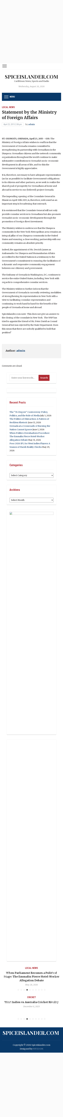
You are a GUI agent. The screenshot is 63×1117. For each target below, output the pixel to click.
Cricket (45, 997)
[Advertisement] (31, 31)
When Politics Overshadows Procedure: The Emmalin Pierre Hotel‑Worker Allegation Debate (30, 436)
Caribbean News (35, 968)
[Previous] (8, 976)
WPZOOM (38, 1048)
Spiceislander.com (31, 76)
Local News (8, 107)
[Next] (55, 976)
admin (31, 124)
